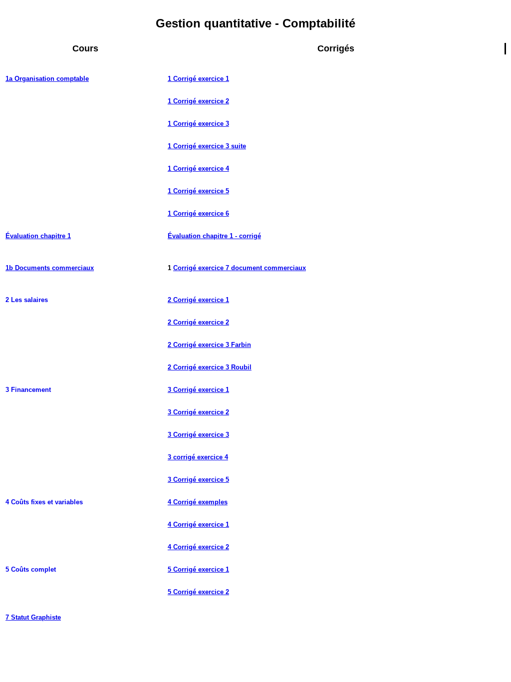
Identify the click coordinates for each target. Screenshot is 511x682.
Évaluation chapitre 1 (38, 236)
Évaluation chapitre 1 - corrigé (214, 236)
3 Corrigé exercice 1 (198, 389)
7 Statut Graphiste (33, 617)
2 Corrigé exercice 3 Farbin (209, 344)
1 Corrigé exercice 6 (198, 213)
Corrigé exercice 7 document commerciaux (239, 268)
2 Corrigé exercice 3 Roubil (210, 367)
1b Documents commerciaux (49, 268)
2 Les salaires (26, 300)
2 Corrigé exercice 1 (198, 300)
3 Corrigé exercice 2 (198, 412)
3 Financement (28, 389)
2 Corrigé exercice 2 (198, 322)
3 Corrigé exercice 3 (198, 434)
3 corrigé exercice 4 (198, 457)
